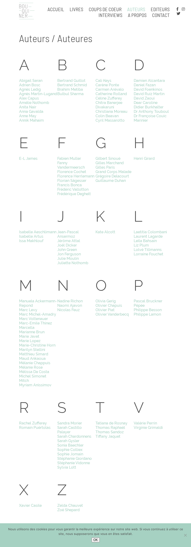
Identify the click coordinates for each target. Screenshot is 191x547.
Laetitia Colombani (150, 232)
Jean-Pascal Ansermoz (68, 234)
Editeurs (160, 9)
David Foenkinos (148, 89)
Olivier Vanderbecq (112, 314)
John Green (67, 249)
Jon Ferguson (69, 254)
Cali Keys (103, 80)
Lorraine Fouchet (148, 254)
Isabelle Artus (31, 236)
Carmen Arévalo (110, 89)
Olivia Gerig (106, 301)
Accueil (56, 9)
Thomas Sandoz (110, 432)
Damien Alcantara (149, 80)
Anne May (27, 116)
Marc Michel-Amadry (37, 314)
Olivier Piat (105, 310)
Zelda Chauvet (70, 505)
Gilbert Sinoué (108, 158)
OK (95, 540)
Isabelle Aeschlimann (37, 232)
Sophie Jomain (70, 454)
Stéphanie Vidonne (73, 463)
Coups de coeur (105, 9)
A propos (137, 15)
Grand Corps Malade (113, 172)
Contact (161, 15)
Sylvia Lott (66, 467)
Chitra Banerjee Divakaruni (109, 104)
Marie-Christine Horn (37, 345)
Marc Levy (28, 310)
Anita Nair (27, 107)
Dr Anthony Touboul (151, 111)
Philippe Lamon (147, 314)
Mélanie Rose (31, 367)
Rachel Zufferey (33, 423)
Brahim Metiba (70, 89)
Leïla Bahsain (145, 241)
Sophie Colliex (69, 449)
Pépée (139, 305)
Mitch (24, 380)
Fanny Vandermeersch (71, 165)
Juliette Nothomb (72, 263)
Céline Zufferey (109, 98)
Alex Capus (29, 98)
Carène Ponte (107, 85)
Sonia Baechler (70, 445)
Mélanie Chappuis (34, 363)
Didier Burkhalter (149, 107)
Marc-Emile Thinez (35, 323)
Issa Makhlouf (31, 241)
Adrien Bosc (29, 85)
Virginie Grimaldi (148, 427)
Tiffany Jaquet (108, 436)
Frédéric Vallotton (73, 189)
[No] (185, 535)
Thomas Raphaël (110, 427)
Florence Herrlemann (75, 176)
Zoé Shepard (68, 510)
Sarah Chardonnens (74, 436)
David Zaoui (144, 98)
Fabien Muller (69, 158)
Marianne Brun (31, 332)
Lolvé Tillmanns (148, 249)
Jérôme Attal (68, 241)
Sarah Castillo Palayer (69, 429)
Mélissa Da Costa (34, 372)
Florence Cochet (71, 172)
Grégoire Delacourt (112, 176)
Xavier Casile (30, 505)
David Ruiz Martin (149, 94)
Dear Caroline (145, 102)
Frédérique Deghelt (74, 194)
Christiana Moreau (111, 111)
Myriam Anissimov (35, 385)
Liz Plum (141, 245)
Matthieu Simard (33, 354)
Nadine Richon (70, 301)
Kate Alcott (105, 232)
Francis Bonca (69, 185)
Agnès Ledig (30, 89)
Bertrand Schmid (72, 85)
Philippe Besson (148, 310)
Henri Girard (144, 158)
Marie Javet (29, 336)
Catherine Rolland (111, 94)
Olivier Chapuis (109, 305)
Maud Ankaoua (32, 358)
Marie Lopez (30, 341)
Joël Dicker (67, 245)
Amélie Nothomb (34, 102)
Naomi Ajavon (69, 305)
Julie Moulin (68, 258)
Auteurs (136, 9)
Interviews (110, 15)
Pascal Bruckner (148, 301)
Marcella (26, 327)
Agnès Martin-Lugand (38, 94)
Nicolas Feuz (68, 310)
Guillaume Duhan (111, 180)
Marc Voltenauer (33, 319)
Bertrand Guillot (71, 80)
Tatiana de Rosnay (111, 423)
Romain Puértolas (35, 427)
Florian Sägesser (71, 180)
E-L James (28, 158)
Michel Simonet (32, 376)
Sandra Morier (69, 423)
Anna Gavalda (31, 111)
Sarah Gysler (68, 441)
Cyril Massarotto (110, 120)
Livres (76, 9)
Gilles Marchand (110, 163)
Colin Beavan (107, 116)
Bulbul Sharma (70, 94)
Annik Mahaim (31, 120)
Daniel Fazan (145, 85)
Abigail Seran (30, 80)
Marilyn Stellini (32, 349)
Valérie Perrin (145, 423)
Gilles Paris (105, 167)
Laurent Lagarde (148, 236)
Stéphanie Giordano (74, 458)
